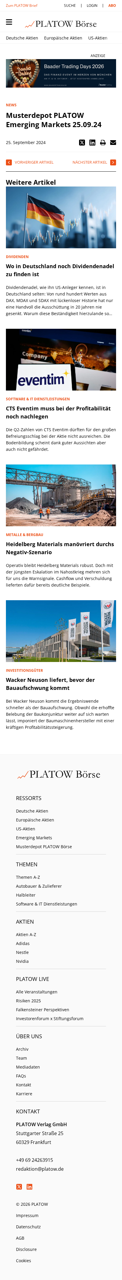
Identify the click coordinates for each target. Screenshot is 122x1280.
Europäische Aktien (63, 38)
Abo (112, 5)
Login (92, 5)
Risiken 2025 (28, 1001)
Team (21, 1058)
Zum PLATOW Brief (21, 5)
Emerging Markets (34, 837)
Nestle (22, 952)
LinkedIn (29, 1187)
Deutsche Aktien (22, 38)
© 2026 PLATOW (32, 1204)
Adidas (23, 943)
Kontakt (23, 1085)
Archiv (22, 1049)
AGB (20, 1238)
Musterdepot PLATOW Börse (44, 846)
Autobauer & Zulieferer (39, 886)
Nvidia (22, 961)
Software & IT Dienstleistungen (46, 904)
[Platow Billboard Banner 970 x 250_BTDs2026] (61, 73)
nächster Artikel (90, 162)
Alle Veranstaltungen (36, 992)
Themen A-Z (28, 877)
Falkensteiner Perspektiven (42, 1009)
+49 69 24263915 (34, 1160)
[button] (82, 143)
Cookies (23, 1260)
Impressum (27, 1215)
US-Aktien (97, 38)
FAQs (21, 1076)
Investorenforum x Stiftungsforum (50, 1018)
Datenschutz (28, 1227)
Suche (70, 5)
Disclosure (26, 1249)
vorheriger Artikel (34, 162)
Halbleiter (26, 895)
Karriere (24, 1093)
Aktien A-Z (26, 934)
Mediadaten (28, 1067)
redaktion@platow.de (40, 1169)
